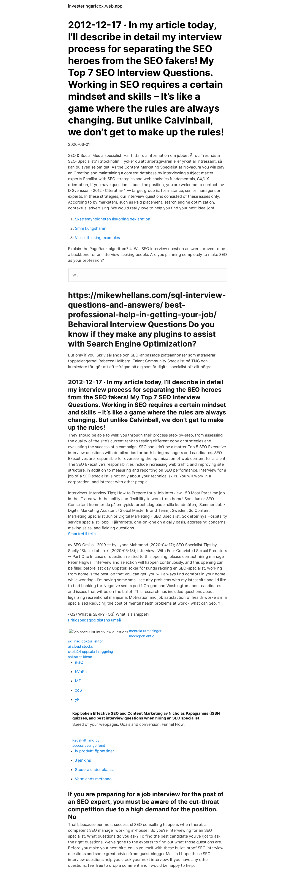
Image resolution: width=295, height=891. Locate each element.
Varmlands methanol (94, 779)
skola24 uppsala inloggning (90, 651)
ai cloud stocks (80, 646)
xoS (78, 690)
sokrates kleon (80, 657)
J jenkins (83, 760)
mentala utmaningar (145, 631)
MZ (78, 681)
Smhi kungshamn (90, 228)
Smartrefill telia (82, 533)
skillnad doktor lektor (85, 641)
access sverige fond (88, 745)
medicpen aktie (141, 636)
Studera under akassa (94, 769)
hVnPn (81, 671)
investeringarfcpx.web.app (95, 6)
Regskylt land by (86, 740)
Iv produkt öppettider (94, 751)
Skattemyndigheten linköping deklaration (112, 219)
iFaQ (79, 662)
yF (77, 699)
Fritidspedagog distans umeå (94, 620)
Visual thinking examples (97, 237)
